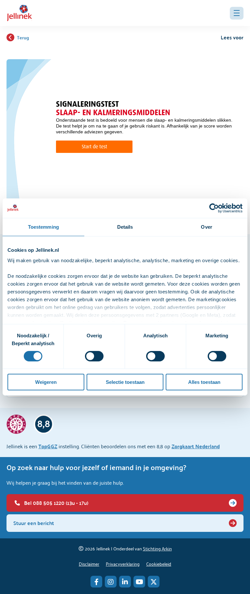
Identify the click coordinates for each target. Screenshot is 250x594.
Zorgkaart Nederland (196, 446)
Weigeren (46, 382)
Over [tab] (206, 227)
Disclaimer (89, 564)
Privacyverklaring (123, 564)
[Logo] (19, 13)
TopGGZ (47, 446)
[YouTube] (139, 581)
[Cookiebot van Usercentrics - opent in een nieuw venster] (214, 208)
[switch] (94, 356)
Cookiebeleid (158, 564)
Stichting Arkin (157, 548)
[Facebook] (96, 581)
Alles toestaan (204, 382)
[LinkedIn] (125, 581)
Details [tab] (125, 227)
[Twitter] (154, 581)
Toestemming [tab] (43, 227)
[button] (236, 13)
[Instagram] (111, 581)
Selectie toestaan (125, 382)
